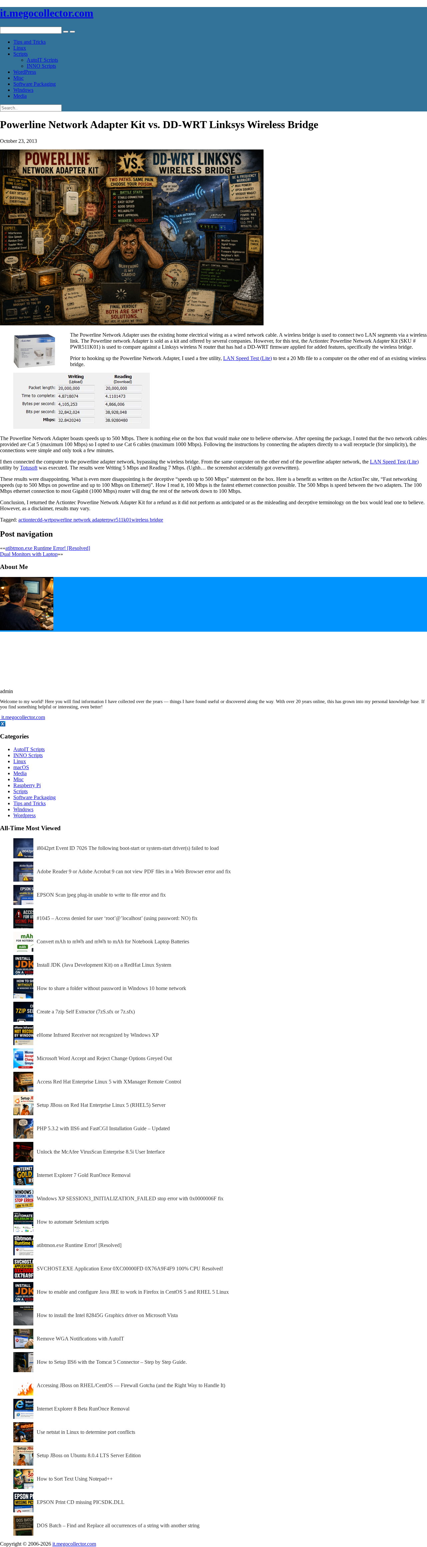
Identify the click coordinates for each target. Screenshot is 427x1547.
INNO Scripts (41, 66)
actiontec (27, 520)
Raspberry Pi (27, 785)
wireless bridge (147, 520)
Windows (23, 90)
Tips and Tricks (29, 42)
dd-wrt (44, 520)
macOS (21, 767)
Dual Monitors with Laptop (29, 554)
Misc (18, 78)
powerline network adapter (79, 520)
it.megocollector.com (46, 13)
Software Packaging (34, 84)
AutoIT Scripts (42, 60)
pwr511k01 (119, 520)
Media (20, 96)
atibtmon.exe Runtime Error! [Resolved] (47, 548)
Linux (19, 48)
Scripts (20, 54)
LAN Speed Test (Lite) (247, 358)
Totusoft (28, 468)
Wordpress (24, 815)
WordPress (24, 72)
